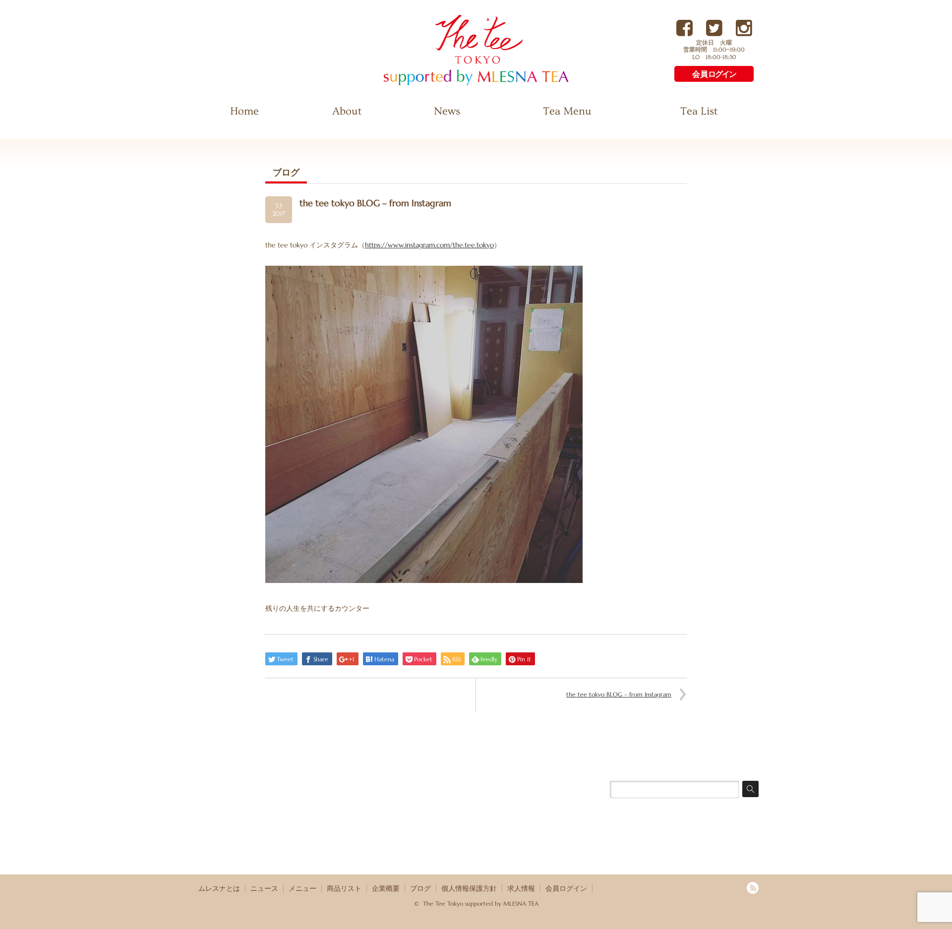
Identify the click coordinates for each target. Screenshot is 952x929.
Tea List (698, 111)
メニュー (302, 888)
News (447, 111)
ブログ (420, 888)
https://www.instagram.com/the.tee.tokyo (429, 244)
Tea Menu (567, 111)
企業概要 (386, 888)
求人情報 (521, 888)
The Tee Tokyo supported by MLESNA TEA (458, 84)
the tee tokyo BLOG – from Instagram (618, 694)
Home (244, 111)
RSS (753, 888)
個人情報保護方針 (469, 888)
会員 (714, 74)
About (346, 111)
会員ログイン (566, 888)
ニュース (264, 888)
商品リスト (344, 888)
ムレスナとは (219, 888)
